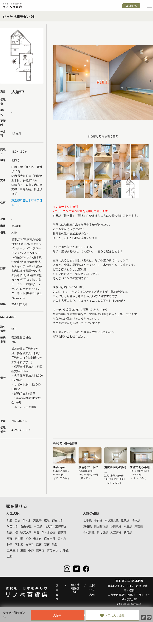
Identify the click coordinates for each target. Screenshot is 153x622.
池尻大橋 (12, 532)
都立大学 (57, 520)
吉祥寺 (29, 544)
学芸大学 (12, 526)
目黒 (17, 520)
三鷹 (23, 550)
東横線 (87, 526)
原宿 (39, 544)
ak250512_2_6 (20, 430)
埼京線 (136, 520)
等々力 (61, 538)
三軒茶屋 (60, 526)
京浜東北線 (112, 520)
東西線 (139, 526)
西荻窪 (62, 532)
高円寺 (40, 550)
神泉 (10, 544)
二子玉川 (12, 550)
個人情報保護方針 (75, 588)
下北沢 (19, 544)
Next (149, 81)
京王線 (128, 526)
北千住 (64, 550)
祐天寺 (48, 526)
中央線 (98, 520)
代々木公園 (49, 532)
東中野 (19, 538)
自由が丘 (26, 526)
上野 (10, 556)
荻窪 (10, 538)
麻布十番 (49, 538)
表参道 (37, 538)
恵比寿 (37, 520)
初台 (28, 538)
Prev (56, 81)
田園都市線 (101, 526)
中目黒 (38, 526)
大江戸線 (115, 532)
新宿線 (128, 532)
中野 (31, 550)
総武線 (125, 520)
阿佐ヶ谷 (52, 550)
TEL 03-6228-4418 (129, 581)
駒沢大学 (26, 532)
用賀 (36, 532)
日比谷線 (102, 532)
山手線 (87, 520)
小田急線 (115, 526)
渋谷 (10, 520)
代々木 (27, 520)
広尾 (47, 520)
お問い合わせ (92, 590)
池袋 (54, 544)
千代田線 (89, 532)
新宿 (47, 544)
